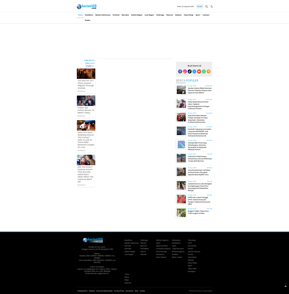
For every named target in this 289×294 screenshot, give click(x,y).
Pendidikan (144, 249)
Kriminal (116, 15)
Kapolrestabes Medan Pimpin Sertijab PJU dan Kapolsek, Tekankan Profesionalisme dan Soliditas (198, 119)
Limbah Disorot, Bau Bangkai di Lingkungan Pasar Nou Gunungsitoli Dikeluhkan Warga (200, 187)
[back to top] (285, 286)
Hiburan (169, 15)
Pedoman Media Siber (104, 291)
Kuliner (190, 249)
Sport (198, 15)
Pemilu (190, 254)
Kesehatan (176, 243)
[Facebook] (180, 71)
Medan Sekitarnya (102, 15)
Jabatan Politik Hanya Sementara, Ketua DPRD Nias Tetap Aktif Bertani (200, 158)
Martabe (125, 15)
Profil (190, 243)
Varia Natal (192, 257)
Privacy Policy (119, 291)
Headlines (89, 15)
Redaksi (92, 291)
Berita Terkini (177, 257)
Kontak (142, 291)
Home (80, 15)
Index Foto (90, 63)
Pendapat (192, 271)
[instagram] (185, 71)
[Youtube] (199, 71)
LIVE (200, 6)
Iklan (136, 291)
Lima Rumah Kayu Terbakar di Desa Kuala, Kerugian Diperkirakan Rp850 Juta (199, 172)
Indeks (87, 20)
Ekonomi (143, 246)
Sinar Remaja (161, 251)
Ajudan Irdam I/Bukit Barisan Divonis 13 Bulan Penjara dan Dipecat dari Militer (200, 90)
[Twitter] (194, 71)
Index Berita (89, 60)
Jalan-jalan (192, 268)
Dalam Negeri (136, 15)
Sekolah (143, 254)
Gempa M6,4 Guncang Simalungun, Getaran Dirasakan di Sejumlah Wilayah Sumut (197, 146)
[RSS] (209, 71)
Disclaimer (129, 291)
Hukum (143, 251)
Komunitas (192, 246)
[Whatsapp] (204, 71)
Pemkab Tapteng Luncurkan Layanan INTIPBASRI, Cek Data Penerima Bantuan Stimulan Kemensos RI (199, 132)
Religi (127, 280)
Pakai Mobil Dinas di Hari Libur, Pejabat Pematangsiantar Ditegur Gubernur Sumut (199, 105)
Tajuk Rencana (178, 249)
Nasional (128, 283)
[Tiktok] (190, 71)
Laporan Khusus (194, 251)
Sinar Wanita (161, 257)
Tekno (127, 274)
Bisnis (127, 277)
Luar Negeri (149, 15)
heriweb (209, 291)
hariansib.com (199, 291)
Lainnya (206, 15)
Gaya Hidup (188, 15)
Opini (174, 246)
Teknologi (191, 240)
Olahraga (160, 15)
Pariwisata (160, 254)
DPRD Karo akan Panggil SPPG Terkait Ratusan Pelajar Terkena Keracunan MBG (199, 200)
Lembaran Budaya (163, 249)
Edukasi (178, 15)
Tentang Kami (82, 291)
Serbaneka (176, 240)
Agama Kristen (162, 246)
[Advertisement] (144, 41)
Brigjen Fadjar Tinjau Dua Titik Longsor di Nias (198, 212)
